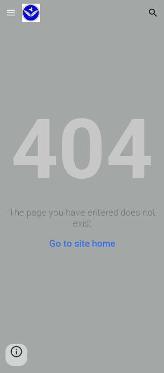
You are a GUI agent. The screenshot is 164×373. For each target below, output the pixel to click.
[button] (11, 12)
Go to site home (82, 243)
